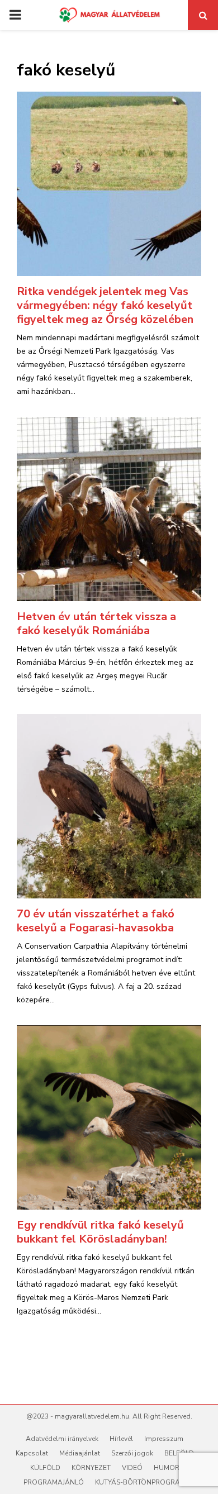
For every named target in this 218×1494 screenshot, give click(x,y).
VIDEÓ (132, 1467)
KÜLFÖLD (45, 1467)
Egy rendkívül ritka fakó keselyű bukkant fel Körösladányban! (100, 1231)
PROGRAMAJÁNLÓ (53, 1482)
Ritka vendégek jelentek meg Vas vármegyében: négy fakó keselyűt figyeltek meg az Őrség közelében (105, 305)
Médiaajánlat (79, 1453)
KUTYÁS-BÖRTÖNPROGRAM (140, 1482)
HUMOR (166, 1467)
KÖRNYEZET (91, 1467)
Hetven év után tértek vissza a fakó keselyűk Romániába (96, 623)
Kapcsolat (32, 1453)
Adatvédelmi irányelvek (62, 1438)
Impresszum (163, 1438)
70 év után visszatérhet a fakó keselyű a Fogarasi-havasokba (95, 920)
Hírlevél (121, 1438)
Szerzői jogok (132, 1453)
